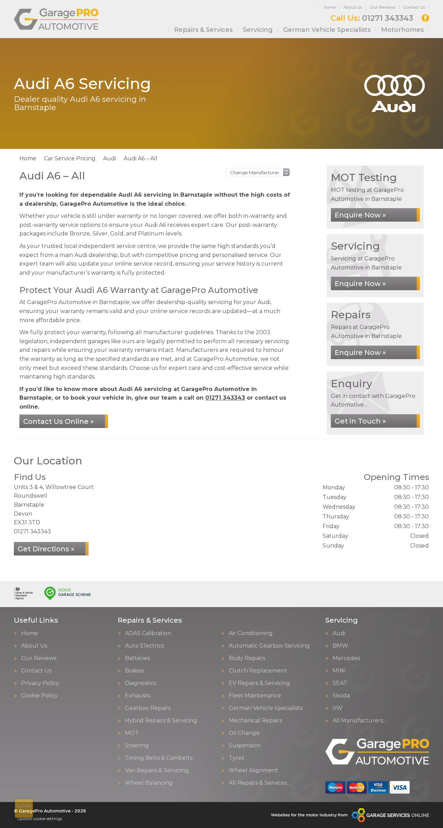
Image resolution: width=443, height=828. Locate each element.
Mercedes (346, 658)
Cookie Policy (39, 695)
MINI (339, 671)
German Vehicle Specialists (327, 30)
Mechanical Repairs (255, 720)
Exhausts (137, 695)
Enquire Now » (360, 215)
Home (330, 7)
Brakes (134, 671)
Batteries (137, 658)
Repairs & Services (203, 30)
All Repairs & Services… (260, 783)
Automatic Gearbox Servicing (269, 646)
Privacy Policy (40, 683)
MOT (132, 733)
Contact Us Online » (58, 421)
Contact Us (414, 7)
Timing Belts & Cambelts (158, 758)
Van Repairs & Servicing (157, 770)
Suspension (245, 745)
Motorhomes (402, 30)
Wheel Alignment (253, 770)
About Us (352, 7)
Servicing (258, 30)
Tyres (236, 758)
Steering (137, 745)
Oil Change (244, 733)
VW (338, 708)
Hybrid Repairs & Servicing (161, 720)
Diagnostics (140, 683)
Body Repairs (247, 658)
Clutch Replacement (258, 671)
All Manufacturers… (360, 720)
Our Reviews (382, 7)
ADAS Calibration (148, 633)
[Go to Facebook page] (425, 18)
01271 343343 (372, 18)
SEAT (340, 683)
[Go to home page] (56, 19)
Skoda (341, 695)
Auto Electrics (144, 646)
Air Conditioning (251, 633)
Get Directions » (46, 549)
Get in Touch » (360, 421)
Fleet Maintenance (255, 695)
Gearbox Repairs (148, 708)
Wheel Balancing (149, 783)
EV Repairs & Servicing (259, 683)
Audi (339, 633)
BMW (340, 646)
